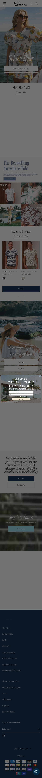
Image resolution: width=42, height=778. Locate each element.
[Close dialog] (40, 376)
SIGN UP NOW (21, 399)
